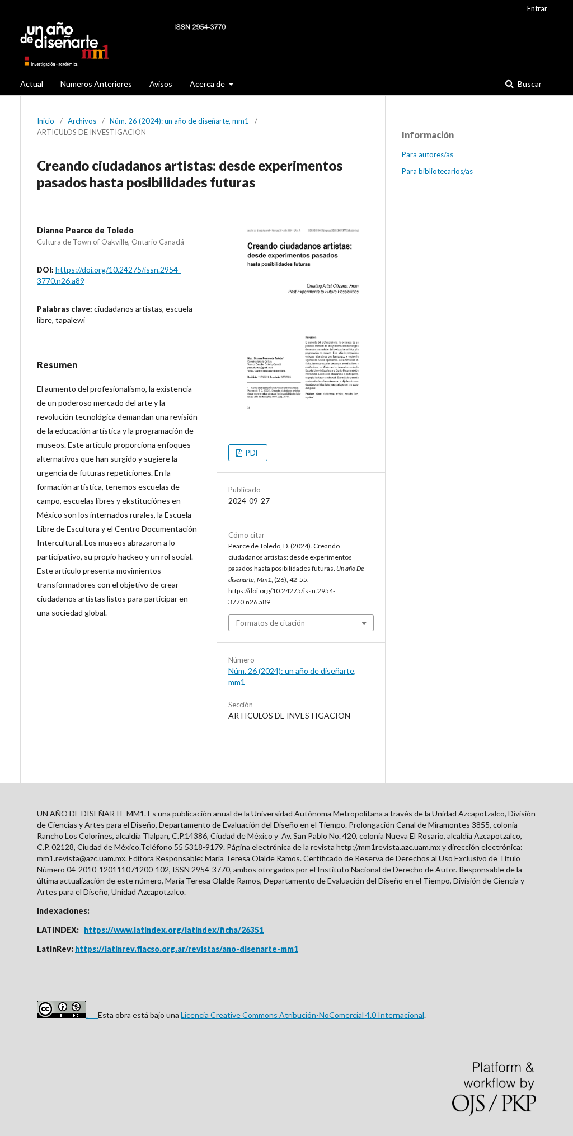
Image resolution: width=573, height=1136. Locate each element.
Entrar (537, 8)
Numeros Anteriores (96, 83)
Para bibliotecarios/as (437, 171)
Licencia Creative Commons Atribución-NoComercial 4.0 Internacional (302, 1015)
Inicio (45, 120)
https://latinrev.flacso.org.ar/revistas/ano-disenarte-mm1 (186, 949)
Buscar (529, 83)
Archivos (82, 120)
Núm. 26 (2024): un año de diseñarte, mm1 (179, 120)
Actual (31, 83)
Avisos (160, 83)
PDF (252, 452)
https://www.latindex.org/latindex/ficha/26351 (174, 930)
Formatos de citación (270, 622)
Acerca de (208, 83)
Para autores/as (427, 154)
